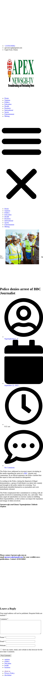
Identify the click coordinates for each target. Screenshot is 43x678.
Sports (6, 112)
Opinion (7, 100)
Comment (4, 619)
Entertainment (9, 114)
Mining (6, 116)
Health (6, 106)
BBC (26, 473)
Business (7, 108)
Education (7, 104)
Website (3, 645)
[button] (21, 162)
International (8, 110)
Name (3, 637)
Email (2, 641)
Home (6, 98)
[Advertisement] (21, 21)
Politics (6, 102)
